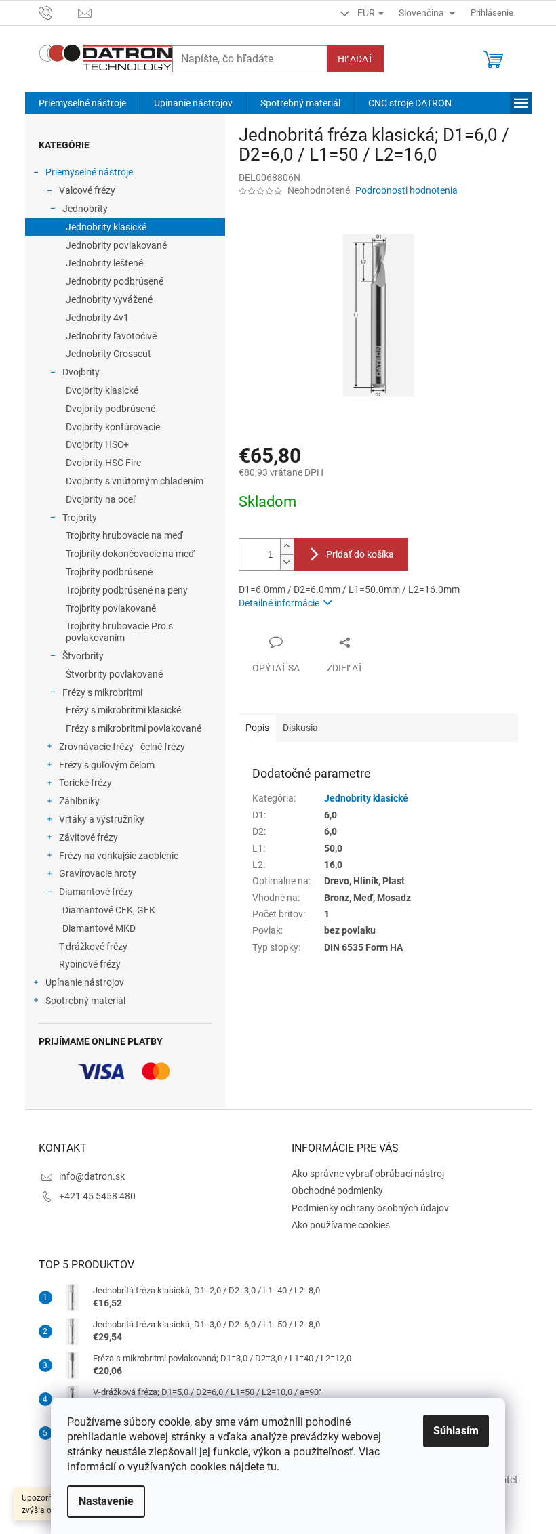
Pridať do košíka (360, 554)
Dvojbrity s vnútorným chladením (134, 481)
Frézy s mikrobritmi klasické (123, 710)
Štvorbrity (83, 655)
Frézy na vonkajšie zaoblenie (118, 855)
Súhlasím (456, 1430)
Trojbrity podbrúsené (109, 571)
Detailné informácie (279, 603)
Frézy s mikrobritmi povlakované (133, 728)
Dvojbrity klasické (102, 390)
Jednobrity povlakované (116, 245)
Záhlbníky (79, 800)
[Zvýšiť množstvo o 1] (287, 546)
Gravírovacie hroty (97, 873)
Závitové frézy (88, 837)
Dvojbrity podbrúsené (110, 408)
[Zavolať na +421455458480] (59, 12)
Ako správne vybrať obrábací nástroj (368, 1173)
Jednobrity (85, 208)
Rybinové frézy (90, 964)
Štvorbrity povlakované (114, 674)
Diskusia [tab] (300, 727)
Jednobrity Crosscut (108, 353)
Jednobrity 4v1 (97, 317)
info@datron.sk (92, 1176)
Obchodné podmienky (337, 1190)
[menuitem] (82, 103)
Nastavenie (106, 1501)
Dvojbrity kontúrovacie (113, 426)
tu (272, 1466)
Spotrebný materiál (85, 1000)
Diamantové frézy (96, 891)
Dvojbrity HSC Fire (103, 462)
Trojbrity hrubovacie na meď (124, 535)
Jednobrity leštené (104, 262)
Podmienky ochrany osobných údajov (370, 1208)
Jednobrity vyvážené (109, 299)
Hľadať (355, 59)
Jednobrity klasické (106, 227)
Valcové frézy (87, 190)
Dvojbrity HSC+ (97, 444)
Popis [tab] (257, 727)
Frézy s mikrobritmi (102, 692)
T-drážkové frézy (93, 946)
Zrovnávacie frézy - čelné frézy (122, 746)
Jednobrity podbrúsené (114, 281)
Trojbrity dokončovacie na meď (130, 553)
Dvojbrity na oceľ (101, 499)
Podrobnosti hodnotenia (406, 190)
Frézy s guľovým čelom (107, 765)
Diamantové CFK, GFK (108, 910)
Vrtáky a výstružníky (101, 819)
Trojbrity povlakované (111, 608)
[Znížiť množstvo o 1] (287, 562)
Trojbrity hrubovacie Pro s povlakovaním (119, 632)
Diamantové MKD (99, 928)
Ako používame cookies (341, 1225)
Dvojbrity (81, 372)
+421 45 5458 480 (97, 1195)
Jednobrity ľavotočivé (111, 336)
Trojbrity (79, 517)
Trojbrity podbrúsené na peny (127, 590)
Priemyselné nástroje (89, 172)
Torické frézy (85, 782)
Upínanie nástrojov (84, 982)
